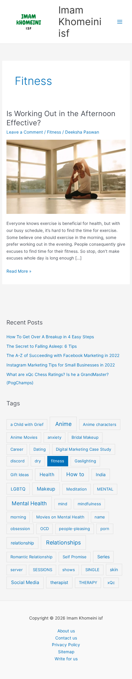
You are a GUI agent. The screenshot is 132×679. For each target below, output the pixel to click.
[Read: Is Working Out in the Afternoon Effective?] (66, 176)
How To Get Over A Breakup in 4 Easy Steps (50, 336)
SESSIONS (42, 569)
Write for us (66, 658)
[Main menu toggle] (120, 22)
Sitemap (66, 651)
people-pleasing (74, 528)
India (101, 474)
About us (66, 630)
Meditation (76, 489)
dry (38, 460)
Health (47, 474)
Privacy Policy (66, 644)
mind (62, 503)
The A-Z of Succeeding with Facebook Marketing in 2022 (62, 355)
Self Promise (75, 556)
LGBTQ (18, 488)
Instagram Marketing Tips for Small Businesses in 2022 (60, 364)
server (16, 569)
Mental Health (29, 503)
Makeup (46, 489)
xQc (111, 582)
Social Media (25, 582)
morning (18, 516)
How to (75, 474)
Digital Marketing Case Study (83, 449)
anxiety (54, 437)
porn (104, 528)
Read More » (18, 271)
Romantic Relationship (31, 556)
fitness (57, 460)
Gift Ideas (19, 474)
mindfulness (89, 503)
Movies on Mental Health (60, 516)
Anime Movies (23, 437)
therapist (59, 582)
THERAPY (88, 582)
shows (68, 569)
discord (17, 460)
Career (16, 449)
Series (103, 556)
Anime (63, 424)
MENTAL (105, 489)
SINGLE (92, 569)
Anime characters (99, 424)
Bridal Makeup (85, 437)
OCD (44, 528)
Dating (39, 449)
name (100, 516)
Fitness (54, 132)
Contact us (66, 637)
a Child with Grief (27, 424)
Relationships (63, 542)
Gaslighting (85, 460)
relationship (22, 542)
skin (114, 569)
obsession (20, 528)
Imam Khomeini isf (80, 22)
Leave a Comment (24, 132)
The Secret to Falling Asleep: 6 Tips (41, 346)
